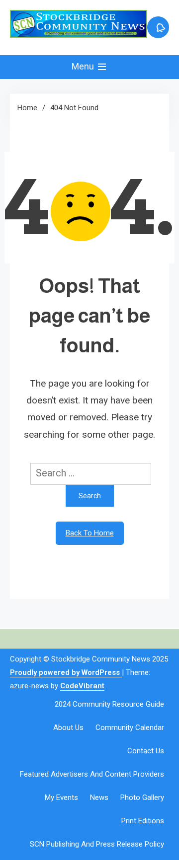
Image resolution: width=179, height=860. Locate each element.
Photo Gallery (142, 797)
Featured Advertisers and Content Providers (92, 774)
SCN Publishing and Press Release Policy (97, 844)
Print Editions (142, 820)
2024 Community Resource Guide (109, 704)
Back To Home (90, 533)
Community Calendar (129, 727)
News (99, 797)
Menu (84, 66)
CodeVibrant (82, 685)
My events (61, 797)
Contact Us (145, 750)
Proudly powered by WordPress (66, 672)
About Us (68, 727)
